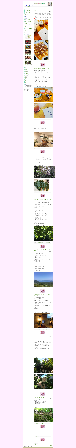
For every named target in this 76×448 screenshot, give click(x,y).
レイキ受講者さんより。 (42, 242)
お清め (25, 67)
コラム (36, 242)
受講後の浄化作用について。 (28, 11)
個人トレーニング (48, 242)
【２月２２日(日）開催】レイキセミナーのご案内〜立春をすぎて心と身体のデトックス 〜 (28, 25)
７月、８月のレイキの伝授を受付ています (40, 397)
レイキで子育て (26, 73)
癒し (25, 79)
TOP (25, 6)
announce (37, 423)
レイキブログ (28, 6)
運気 (25, 81)
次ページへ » (35, 444)
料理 (25, 78)
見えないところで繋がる (27, 19)
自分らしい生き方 (45, 329)
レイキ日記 (26, 75)
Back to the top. (50, 445)
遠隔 (25, 82)
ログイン (25, 445)
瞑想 (25, 80)
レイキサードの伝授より (38, 10)
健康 (25, 77)
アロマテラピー (26, 69)
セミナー (26, 71)
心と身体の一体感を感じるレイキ (39, 335)
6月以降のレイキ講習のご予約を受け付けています (42, 68)
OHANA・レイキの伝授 (29, 5)
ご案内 (36, 436)
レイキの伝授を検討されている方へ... (28, 64)
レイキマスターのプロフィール (28, 12)
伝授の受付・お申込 (27, 76)
